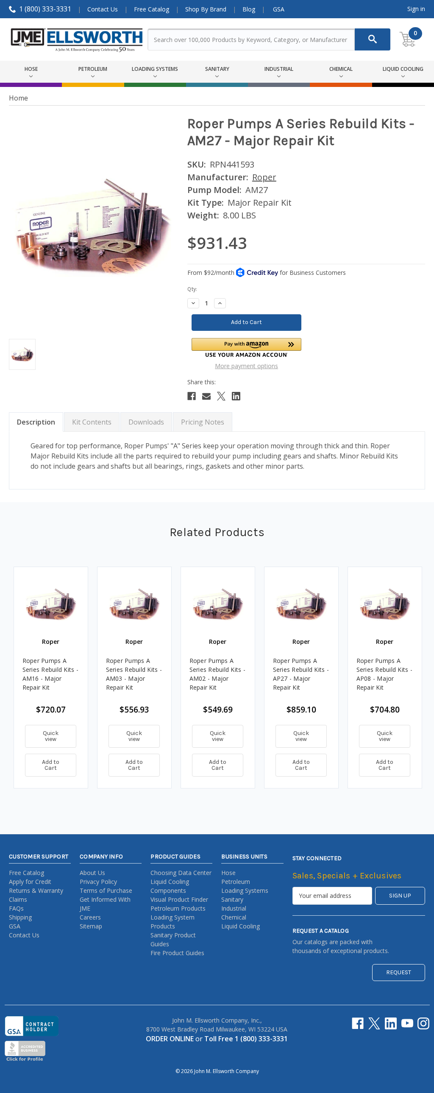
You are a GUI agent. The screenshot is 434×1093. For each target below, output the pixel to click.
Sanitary (232, 899)
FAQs (16, 908)
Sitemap (91, 926)
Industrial (233, 908)
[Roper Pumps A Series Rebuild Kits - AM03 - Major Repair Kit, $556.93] (134, 604)
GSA (278, 9)
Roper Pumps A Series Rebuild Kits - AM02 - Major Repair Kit (217, 674)
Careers (90, 917)
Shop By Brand (205, 9)
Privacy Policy (98, 882)
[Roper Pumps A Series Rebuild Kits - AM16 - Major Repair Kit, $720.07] (51, 604)
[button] (247, 347)
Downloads (146, 422)
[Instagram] (423, 1023)
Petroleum (235, 882)
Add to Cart (50, 765)
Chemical (233, 917)
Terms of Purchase (106, 890)
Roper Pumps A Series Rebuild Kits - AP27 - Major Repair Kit (301, 674)
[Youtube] (407, 1023)
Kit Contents (91, 422)
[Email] (206, 396)
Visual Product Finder (179, 899)
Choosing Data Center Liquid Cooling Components (180, 882)
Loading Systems (244, 890)
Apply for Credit (30, 882)
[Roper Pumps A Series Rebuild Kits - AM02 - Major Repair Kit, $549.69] (218, 604)
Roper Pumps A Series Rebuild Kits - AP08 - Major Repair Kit (384, 674)
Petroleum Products (178, 908)
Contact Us (102, 9)
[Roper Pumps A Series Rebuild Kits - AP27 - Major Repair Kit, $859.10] (301, 604)
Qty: (192, 289)
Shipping (20, 917)
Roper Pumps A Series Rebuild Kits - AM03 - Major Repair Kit (134, 674)
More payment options (246, 366)
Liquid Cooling (240, 926)
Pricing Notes (202, 422)
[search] (372, 39)
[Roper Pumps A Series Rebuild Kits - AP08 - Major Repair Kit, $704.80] (385, 604)
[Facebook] (191, 396)
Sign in (416, 9)
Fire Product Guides (177, 953)
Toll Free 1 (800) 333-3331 (246, 1038)
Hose (228, 873)
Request (398, 972)
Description (36, 422)
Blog (248, 9)
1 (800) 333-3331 (45, 9)
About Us (92, 873)
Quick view (50, 736)
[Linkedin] (236, 396)
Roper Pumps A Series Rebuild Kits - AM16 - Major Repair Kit (50, 674)
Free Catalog (151, 9)
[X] (221, 396)
